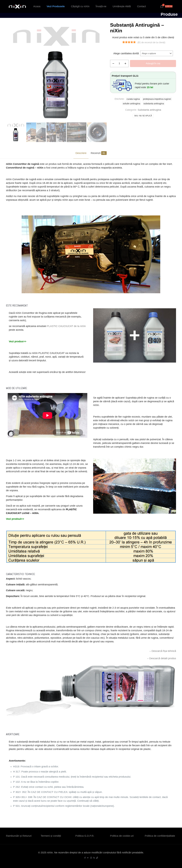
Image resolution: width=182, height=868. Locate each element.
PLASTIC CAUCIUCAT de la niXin (66, 326)
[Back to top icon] (168, 862)
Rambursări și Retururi (19, 835)
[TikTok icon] (97, 858)
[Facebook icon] (85, 858)
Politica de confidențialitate (160, 835)
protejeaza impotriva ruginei (157, 99)
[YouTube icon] (88, 858)
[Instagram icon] (91, 858)
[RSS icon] (94, 858)
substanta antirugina (153, 103)
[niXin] (17, 6)
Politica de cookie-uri (122, 835)
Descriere (81, 153)
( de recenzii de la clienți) (151, 42)
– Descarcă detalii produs (161, 658)
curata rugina (133, 99)
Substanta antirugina (149, 109)
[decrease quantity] (113, 63)
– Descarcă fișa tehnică (162, 651)
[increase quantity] (125, 63)
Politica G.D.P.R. (84, 835)
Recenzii (98, 153)
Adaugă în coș (153, 63)
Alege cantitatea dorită (126, 53)
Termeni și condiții (51, 835)
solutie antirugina (131, 103)
